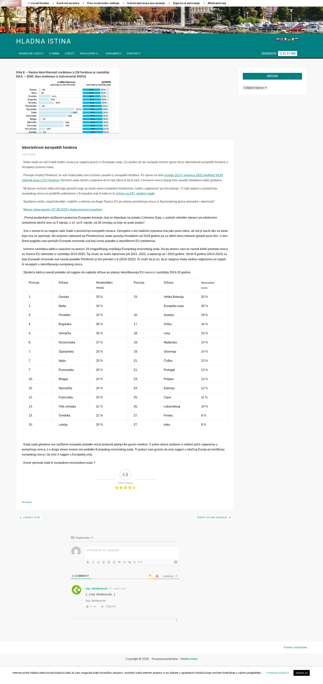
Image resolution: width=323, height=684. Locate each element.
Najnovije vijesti (31, 53)
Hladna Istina (188, 658)
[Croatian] (277, 39)
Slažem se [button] (301, 672)
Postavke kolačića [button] (277, 672)
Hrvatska (27, 502)
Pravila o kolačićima (295, 647)
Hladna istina (43, 41)
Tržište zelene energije (211, 517)
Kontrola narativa (53, 3)
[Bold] (87, 562)
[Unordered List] (114, 562)
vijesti (70, 53)
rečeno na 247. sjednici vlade (135, 193)
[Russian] (296, 39)
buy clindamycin (97, 588)
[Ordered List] (108, 562)
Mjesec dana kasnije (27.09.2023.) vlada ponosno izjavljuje (62, 209)
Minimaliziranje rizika (206, 3)
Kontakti (133, 53)
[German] (289, 39)
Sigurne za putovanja (171, 3)
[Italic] (93, 562)
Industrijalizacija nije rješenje (131, 3)
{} (134, 562)
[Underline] (98, 562)
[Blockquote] (119, 562)
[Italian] (292, 39)
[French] (285, 39)
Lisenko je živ (31, 517)
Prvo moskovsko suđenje (88, 3)
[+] (140, 562)
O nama (54, 53)
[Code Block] (124, 562)
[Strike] (103, 562)
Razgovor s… (90, 53)
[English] (281, 39)
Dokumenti (113, 53)
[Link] (129, 562)
